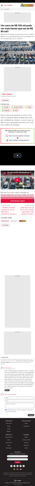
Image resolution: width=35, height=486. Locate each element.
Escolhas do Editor (26, 439)
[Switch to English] (17, 469)
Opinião (26, 437)
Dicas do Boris (6, 9)
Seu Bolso (26, 442)
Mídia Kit (9, 431)
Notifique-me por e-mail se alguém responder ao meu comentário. (19, 410)
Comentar (31, 415)
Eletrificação (8, 448)
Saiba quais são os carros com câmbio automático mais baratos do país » (27, 211)
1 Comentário (5, 100)
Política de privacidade (17, 484)
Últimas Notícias (8, 437)
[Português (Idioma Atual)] (14, 469)
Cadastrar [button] (17, 462)
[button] (27, 5)
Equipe (8, 426)
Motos (8, 439)
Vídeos (8, 445)
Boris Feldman (7, 94)
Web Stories (26, 445)
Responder (7, 390)
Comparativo (26, 426)
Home (2, 9)
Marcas (26, 423)
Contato (9, 428)
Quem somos (9, 423)
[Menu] (2, 5)
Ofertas (26, 448)
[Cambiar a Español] (20, 469)
